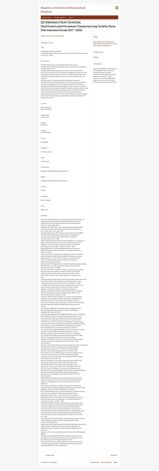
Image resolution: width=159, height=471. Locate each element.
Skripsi (71, 17)
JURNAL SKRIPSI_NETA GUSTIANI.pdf (52, 36)
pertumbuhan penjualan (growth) (102, 43)
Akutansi (95, 57)
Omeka (55, 462)
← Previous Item (49, 455)
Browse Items (47, 17)
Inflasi (95, 41)
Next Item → (114, 455)
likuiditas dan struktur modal (105, 41)
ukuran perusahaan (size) (104, 45)
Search (116, 7)
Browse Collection (60, 17)
